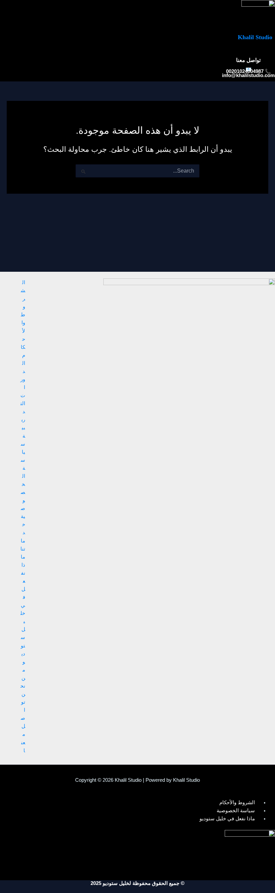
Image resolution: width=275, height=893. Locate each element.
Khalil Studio (255, 37)
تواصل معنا (23, 726)
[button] (190, 52)
